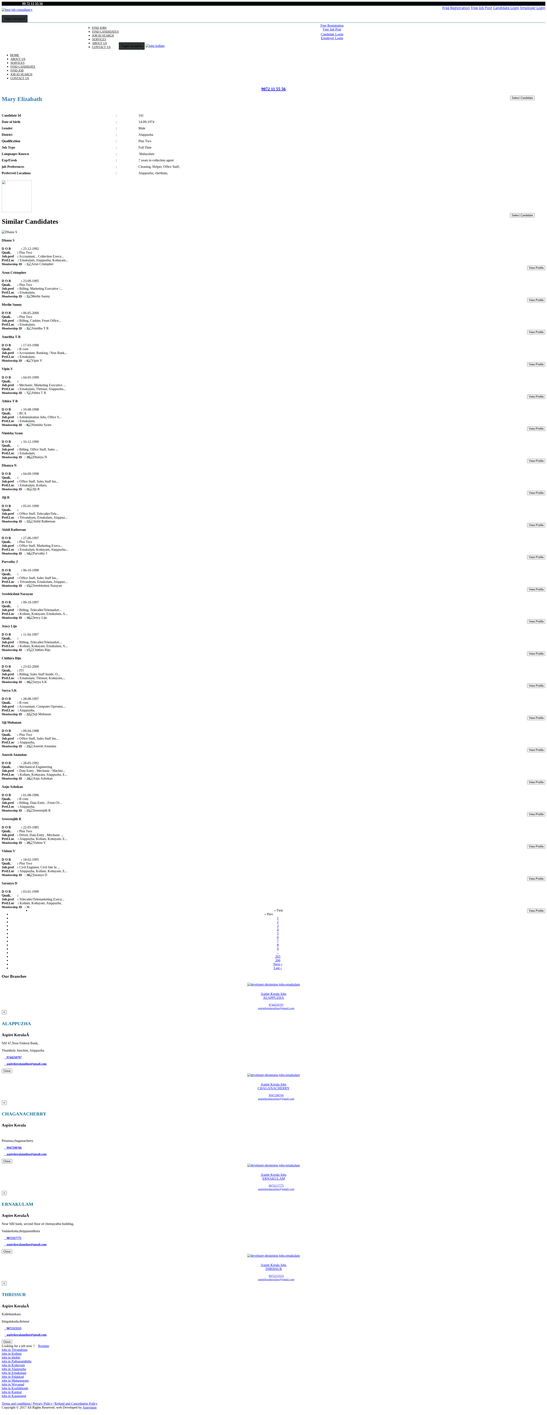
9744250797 (13, 1057)
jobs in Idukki (11, 1357)
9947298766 (13, 1147)
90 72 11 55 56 (32, 3)
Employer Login (532, 8)
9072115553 (12, 1328)
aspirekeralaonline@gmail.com (25, 1063)
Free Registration (456, 8)
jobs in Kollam (12, 1353)
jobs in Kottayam (13, 1365)
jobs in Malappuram (15, 1380)
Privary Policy (43, 1403)
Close (6, 1071)
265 (277, 956)
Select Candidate (522, 98)
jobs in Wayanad (13, 1384)
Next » (277, 964)
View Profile (536, 267)
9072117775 (12, 1238)
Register (43, 1346)
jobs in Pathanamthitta (16, 1361)
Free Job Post (481, 8)
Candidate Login (506, 8)
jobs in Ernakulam (14, 1373)
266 (277, 960)
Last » (278, 968)
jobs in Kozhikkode (15, 1388)
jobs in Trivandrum (14, 1350)
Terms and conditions (16, 1403)
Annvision (89, 1407)
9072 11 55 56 (273, 88)
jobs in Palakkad (13, 1376)
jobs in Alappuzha (14, 1369)
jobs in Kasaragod (14, 1396)
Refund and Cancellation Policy (75, 1403)
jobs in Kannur (12, 1392)
